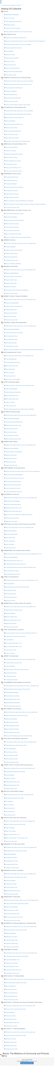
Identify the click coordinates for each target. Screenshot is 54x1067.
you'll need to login (33, 1061)
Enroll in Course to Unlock (27, 1063)
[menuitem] (1, 3)
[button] (1, 1)
